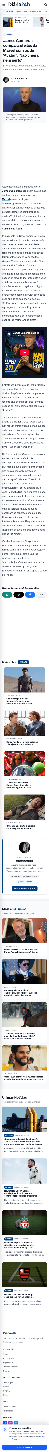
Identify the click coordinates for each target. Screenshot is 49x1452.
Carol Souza (21, 79)
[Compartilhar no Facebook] (30, 595)
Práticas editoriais (10, 1367)
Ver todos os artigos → (24, 888)
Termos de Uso (9, 1407)
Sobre (5, 1354)
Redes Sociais (26, 882)
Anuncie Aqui (8, 1358)
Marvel (23, 662)
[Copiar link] (41, 595)
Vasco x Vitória (21, 12)
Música (6, 1387)
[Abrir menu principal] (3, 4)
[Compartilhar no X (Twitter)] (18, 595)
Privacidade (8, 1411)
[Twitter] (16, 1423)
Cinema (8, 35)
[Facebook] (5, 1423)
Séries (5, 1395)
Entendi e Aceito (24, 1447)
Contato (7, 1371)
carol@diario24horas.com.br (26, 876)
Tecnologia (8, 1383)
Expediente (8, 1363)
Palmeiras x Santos (36, 12)
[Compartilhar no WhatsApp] (7, 595)
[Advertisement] (24, 152)
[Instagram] (10, 1423)
